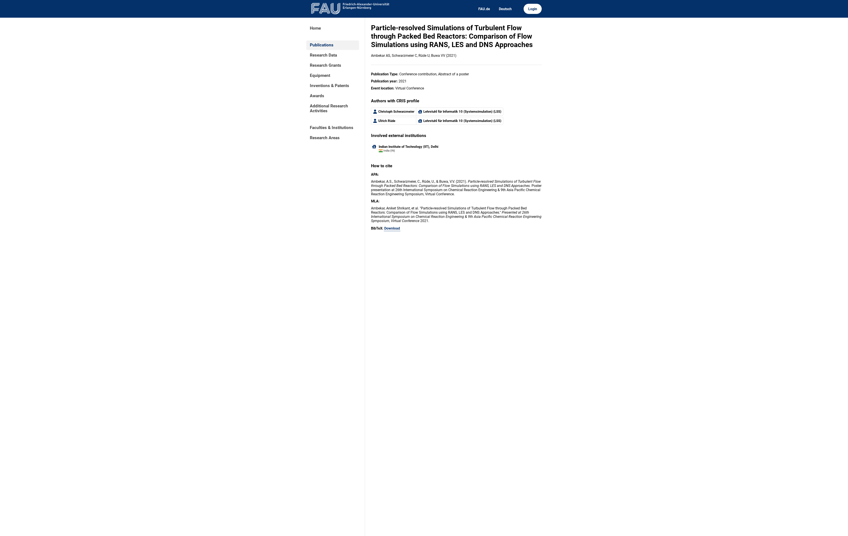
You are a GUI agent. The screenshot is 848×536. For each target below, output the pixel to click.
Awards (317, 95)
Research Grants (325, 65)
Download (392, 228)
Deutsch (505, 9)
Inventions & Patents (329, 85)
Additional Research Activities (329, 108)
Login (532, 9)
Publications (321, 45)
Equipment (320, 75)
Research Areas (325, 137)
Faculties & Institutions (331, 127)
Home (315, 28)
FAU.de (484, 9)
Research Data (323, 55)
